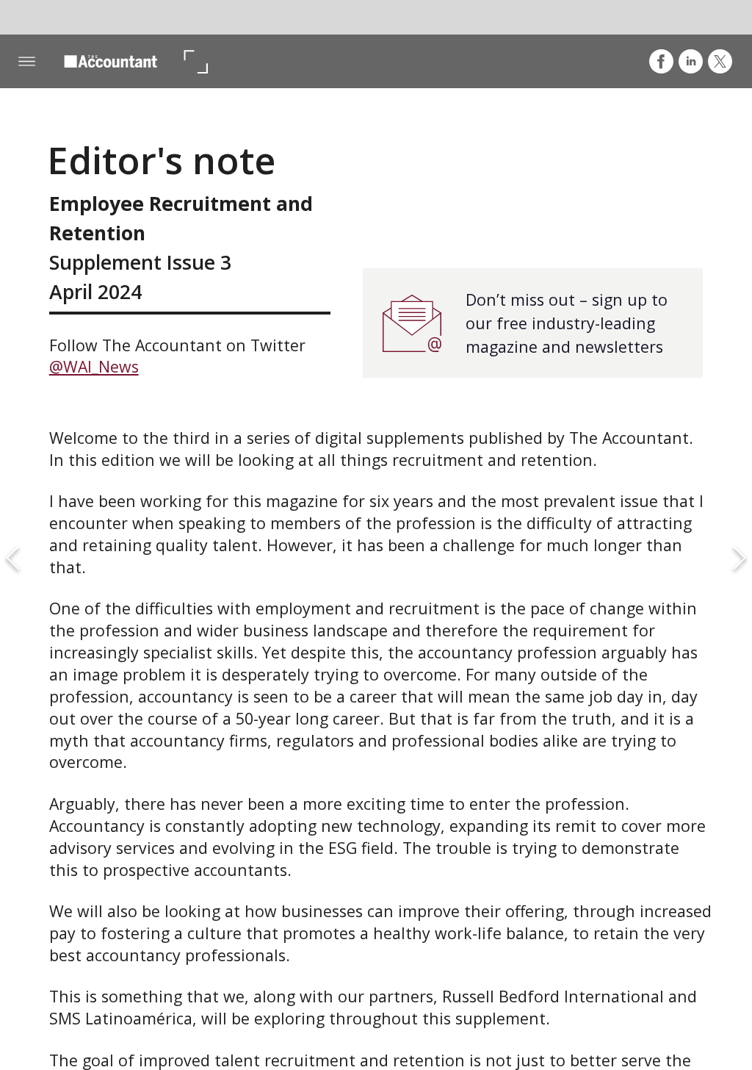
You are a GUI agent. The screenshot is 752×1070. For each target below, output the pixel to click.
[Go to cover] (111, 61)
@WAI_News (94, 366)
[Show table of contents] (27, 61)
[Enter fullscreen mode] (195, 61)
